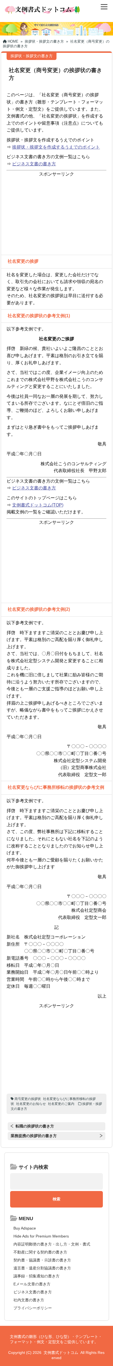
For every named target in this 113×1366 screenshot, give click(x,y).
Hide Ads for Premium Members (41, 1236)
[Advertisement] (56, 216)
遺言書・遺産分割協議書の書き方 (42, 1268)
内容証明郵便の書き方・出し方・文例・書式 (51, 1244)
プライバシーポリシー (32, 1308)
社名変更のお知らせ (31, 1104)
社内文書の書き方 (28, 1300)
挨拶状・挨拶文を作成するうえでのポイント (56, 147)
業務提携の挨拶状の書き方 (34, 1136)
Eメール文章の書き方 (31, 1284)
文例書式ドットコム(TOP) (37, 505)
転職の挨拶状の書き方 (35, 1126)
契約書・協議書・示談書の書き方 (42, 1260)
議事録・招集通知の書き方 (36, 1276)
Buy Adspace (24, 1228)
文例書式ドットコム (61, 1352)
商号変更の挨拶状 (28, 1099)
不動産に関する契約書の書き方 (40, 1252)
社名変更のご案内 (61, 1104)
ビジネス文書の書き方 (34, 163)
